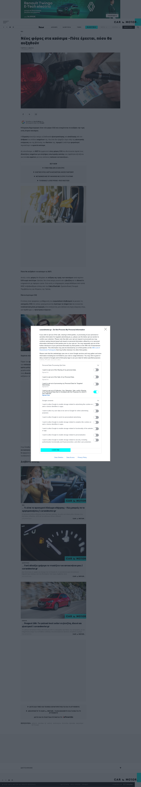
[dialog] (70, 393)
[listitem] (70, 365)
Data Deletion (58, 457)
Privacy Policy (82, 457)
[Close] (106, 330)
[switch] (96, 369)
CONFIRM (55, 450)
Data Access (70, 457)
